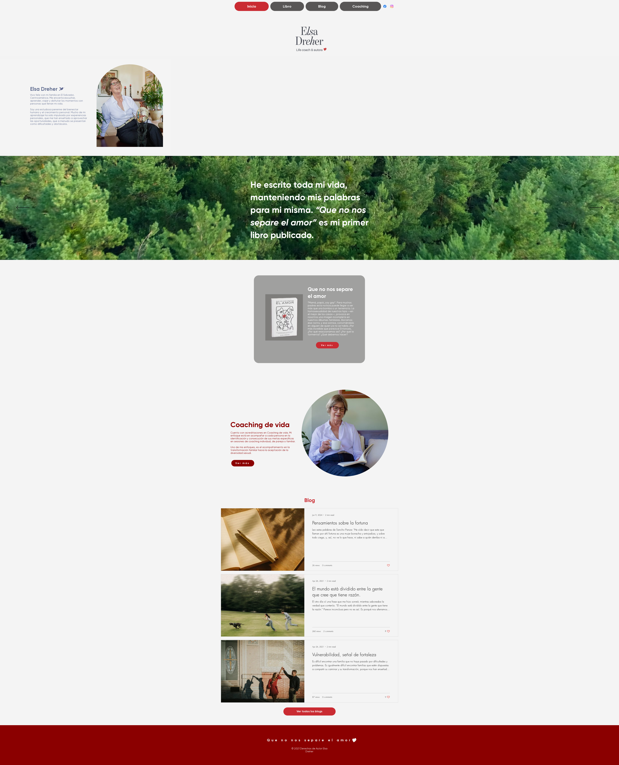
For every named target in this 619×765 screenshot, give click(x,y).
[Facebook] (385, 6)
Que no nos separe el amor (309, 740)
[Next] (596, 208)
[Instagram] (392, 6)
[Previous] (22, 208)
